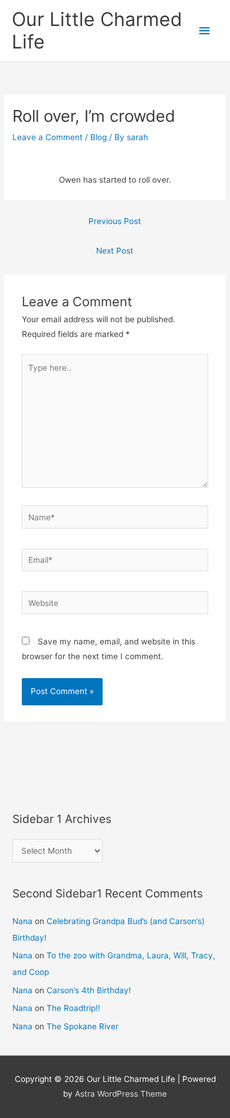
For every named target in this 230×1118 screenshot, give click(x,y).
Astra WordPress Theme (121, 1093)
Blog (98, 137)
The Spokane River (83, 1026)
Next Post (114, 250)
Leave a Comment (47, 137)
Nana (22, 921)
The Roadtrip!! (73, 1008)
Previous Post (114, 221)
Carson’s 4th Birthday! (89, 990)
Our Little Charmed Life (97, 30)
